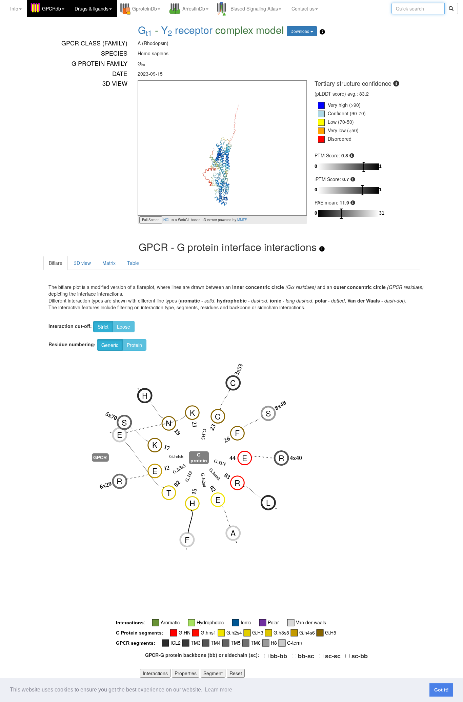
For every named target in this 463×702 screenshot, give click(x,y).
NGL (166, 219)
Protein (134, 345)
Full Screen (151, 219)
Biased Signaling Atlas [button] (254, 8)
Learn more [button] (218, 690)
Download (300, 31)
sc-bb (359, 656)
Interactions (155, 673)
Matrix (109, 262)
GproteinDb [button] (144, 8)
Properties (186, 673)
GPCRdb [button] (51, 8)
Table (133, 262)
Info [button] (14, 8)
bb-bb (278, 656)
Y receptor (187, 29)
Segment (213, 673)
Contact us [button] (303, 8)
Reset (235, 673)
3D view (82, 262)
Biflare (55, 262)
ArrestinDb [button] (193, 8)
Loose (123, 326)
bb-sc (306, 656)
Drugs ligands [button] (91, 8)
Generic (109, 345)
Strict (103, 326)
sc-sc (333, 656)
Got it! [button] (441, 690)
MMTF (241, 219)
